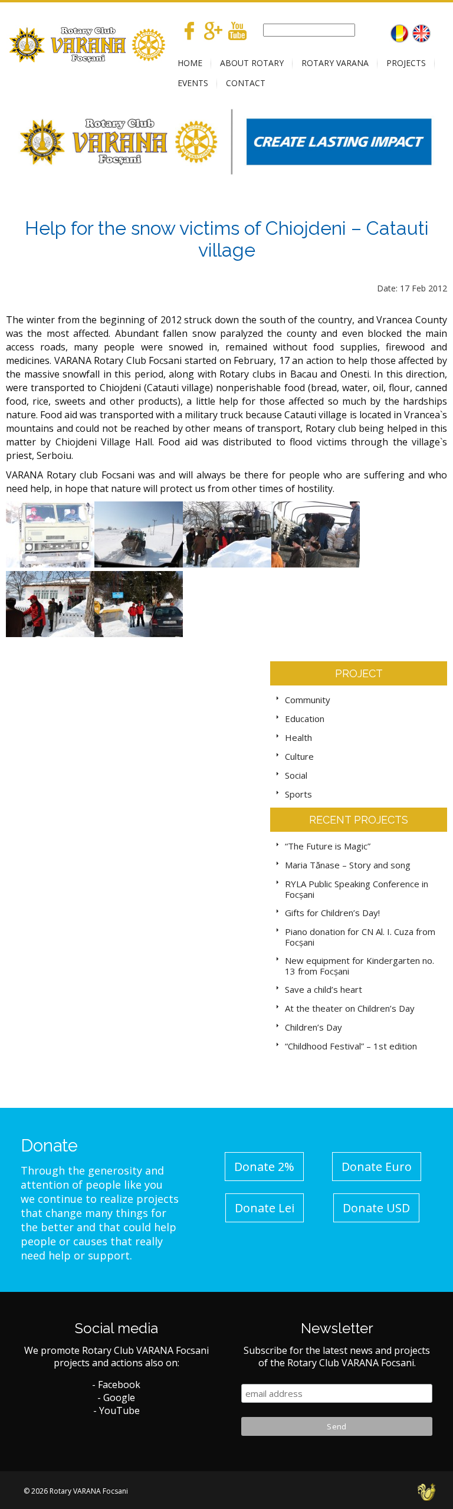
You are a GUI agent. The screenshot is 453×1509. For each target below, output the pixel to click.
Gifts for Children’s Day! (332, 912)
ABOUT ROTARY (252, 62)
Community (307, 700)
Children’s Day (313, 1027)
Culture (299, 756)
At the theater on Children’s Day (350, 1008)
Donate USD (376, 1208)
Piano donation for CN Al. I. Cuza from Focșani (360, 937)
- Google (116, 1397)
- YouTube (116, 1410)
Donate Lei (264, 1208)
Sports (298, 794)
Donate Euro (377, 1167)
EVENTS (193, 82)
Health (298, 737)
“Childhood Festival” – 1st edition (351, 1046)
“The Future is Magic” (327, 846)
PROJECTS (406, 62)
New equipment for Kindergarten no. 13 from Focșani (359, 965)
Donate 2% (264, 1167)
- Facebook (116, 1384)
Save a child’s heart (323, 989)
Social (296, 775)
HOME (190, 62)
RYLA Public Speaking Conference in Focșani (356, 889)
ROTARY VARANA (335, 62)
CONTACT (245, 82)
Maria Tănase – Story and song (348, 865)
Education (304, 718)
